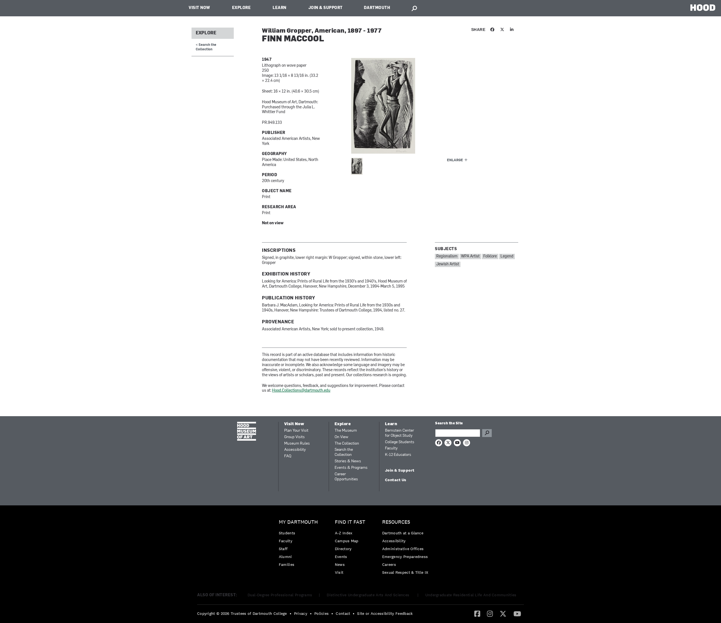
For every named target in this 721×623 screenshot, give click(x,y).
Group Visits (294, 437)
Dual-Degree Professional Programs (280, 594)
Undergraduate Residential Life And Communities (471, 594)
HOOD (702, 7)
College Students (399, 442)
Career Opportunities (346, 476)
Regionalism (446, 256)
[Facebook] (477, 613)
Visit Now (199, 8)
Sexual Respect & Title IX (405, 572)
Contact (343, 613)
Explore (241, 8)
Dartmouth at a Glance (402, 532)
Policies (321, 613)
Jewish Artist (447, 264)
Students (287, 532)
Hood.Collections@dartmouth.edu (301, 391)
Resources (396, 522)
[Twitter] (503, 613)
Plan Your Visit (296, 431)
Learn (279, 8)
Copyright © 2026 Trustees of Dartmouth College (242, 613)
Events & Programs (351, 468)
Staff (283, 548)
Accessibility (295, 450)
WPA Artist (470, 256)
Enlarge (455, 160)
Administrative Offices (403, 548)
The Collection (347, 444)
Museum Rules (297, 444)
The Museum (346, 431)
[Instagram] (490, 613)
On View (341, 437)
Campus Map (347, 540)
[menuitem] (300, 544)
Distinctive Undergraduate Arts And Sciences (368, 594)
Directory (343, 548)
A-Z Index (344, 532)
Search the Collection (344, 452)
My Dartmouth (298, 522)
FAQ (287, 456)
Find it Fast (350, 522)
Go (487, 433)
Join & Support (325, 8)
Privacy (300, 613)
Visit (339, 572)
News (340, 564)
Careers (389, 564)
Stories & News (348, 461)
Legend (506, 256)
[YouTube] (517, 613)
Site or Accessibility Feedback (385, 613)
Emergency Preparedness (405, 556)
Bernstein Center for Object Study (399, 433)
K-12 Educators (398, 455)
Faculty (391, 448)
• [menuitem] (290, 613)
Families (286, 564)
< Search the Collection (206, 47)
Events (341, 556)
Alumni (285, 556)
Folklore (490, 256)
